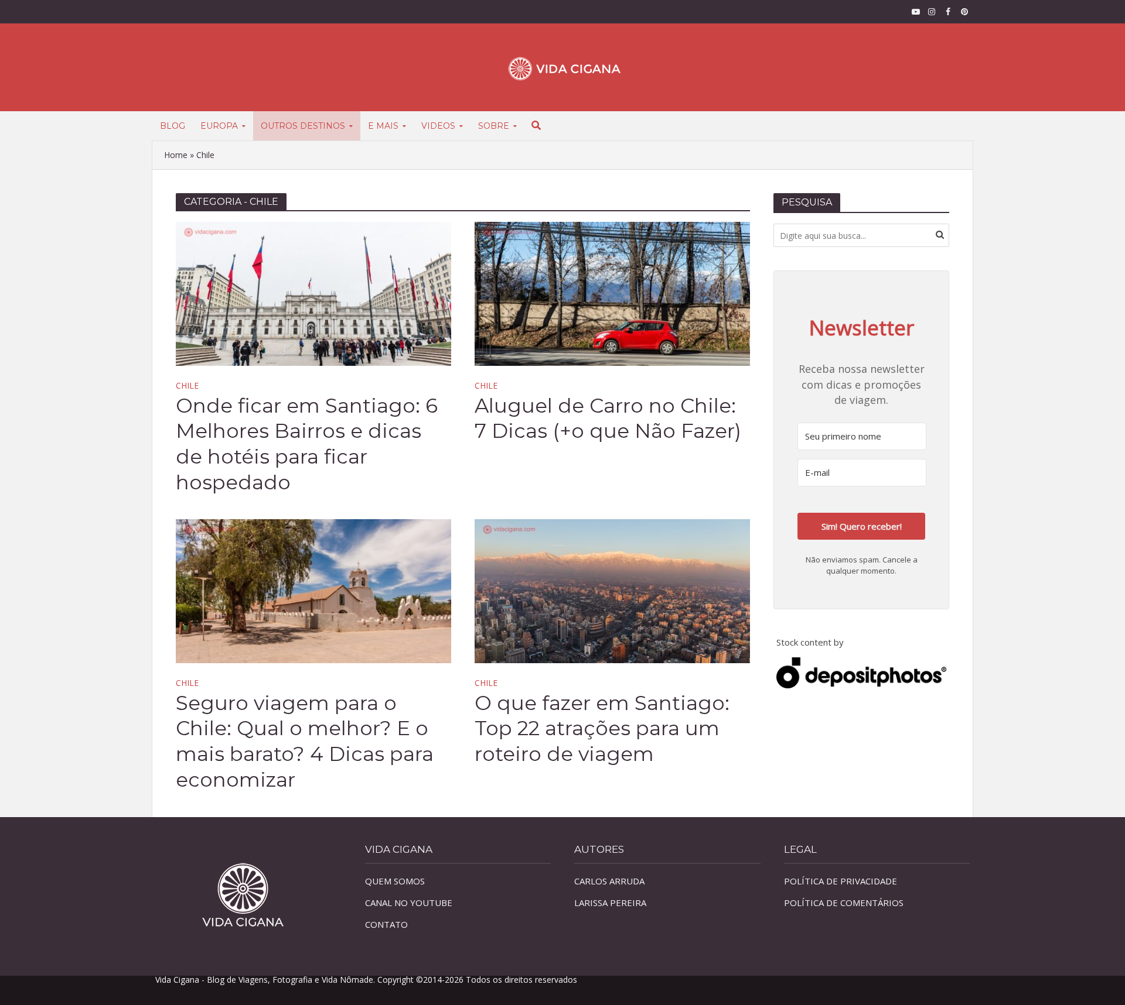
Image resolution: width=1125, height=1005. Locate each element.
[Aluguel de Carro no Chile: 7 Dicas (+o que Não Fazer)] (612, 292)
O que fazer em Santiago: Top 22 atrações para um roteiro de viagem (602, 729)
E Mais (383, 126)
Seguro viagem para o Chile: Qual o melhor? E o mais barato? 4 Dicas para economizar (305, 742)
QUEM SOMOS (395, 881)
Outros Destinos (303, 126)
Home (176, 154)
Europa (219, 126)
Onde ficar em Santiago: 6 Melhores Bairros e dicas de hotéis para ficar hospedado (307, 444)
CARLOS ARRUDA (609, 881)
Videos (438, 126)
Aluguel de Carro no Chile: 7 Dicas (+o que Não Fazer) (608, 418)
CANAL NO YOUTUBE (408, 902)
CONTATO (386, 924)
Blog (172, 126)
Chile (187, 386)
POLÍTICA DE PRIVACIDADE (840, 881)
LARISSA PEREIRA (610, 902)
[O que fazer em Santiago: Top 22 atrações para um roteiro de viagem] (612, 590)
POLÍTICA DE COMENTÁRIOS (844, 902)
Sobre (493, 126)
